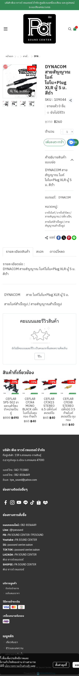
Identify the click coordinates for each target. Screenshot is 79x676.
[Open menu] (5, 29)
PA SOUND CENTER (26, 540)
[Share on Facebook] (58, 238)
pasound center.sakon (20, 545)
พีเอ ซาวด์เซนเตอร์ (13, 560)
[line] (25, 502)
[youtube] (19, 502)
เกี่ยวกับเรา (12, 642)
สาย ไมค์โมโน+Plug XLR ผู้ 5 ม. (47, 295)
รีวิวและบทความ (14, 648)
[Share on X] (64, 238)
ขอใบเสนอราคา (13, 593)
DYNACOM (65, 197)
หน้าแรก (9, 56)
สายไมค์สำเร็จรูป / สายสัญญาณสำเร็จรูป (57, 224)
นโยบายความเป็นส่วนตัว (17, 665)
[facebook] (6, 502)
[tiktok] (32, 502)
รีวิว (40, 356)
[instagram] (12, 502)
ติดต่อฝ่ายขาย (12, 588)
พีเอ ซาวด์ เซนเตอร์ (13, 569)
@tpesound (16, 530)
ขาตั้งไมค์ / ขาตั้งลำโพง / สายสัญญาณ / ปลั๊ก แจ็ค (58, 215)
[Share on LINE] (74, 238)
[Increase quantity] (72, 131)
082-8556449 (22, 475)
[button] (69, 28)
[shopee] (39, 502)
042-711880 (21, 470)
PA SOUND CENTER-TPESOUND (25, 535)
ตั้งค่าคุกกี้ (61, 664)
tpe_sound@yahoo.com (23, 480)
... (18, 56)
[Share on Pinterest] (69, 238)
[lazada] (45, 502)
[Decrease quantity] (62, 131)
